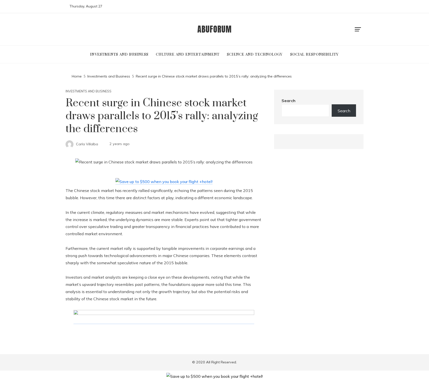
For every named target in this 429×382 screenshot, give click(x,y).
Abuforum (214, 29)
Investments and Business (88, 91)
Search (288, 100)
